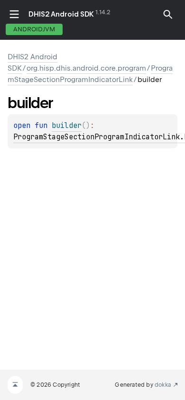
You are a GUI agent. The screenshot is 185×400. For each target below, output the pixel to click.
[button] (167, 14)
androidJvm (34, 29)
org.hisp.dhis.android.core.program (86, 68)
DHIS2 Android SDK (61, 14)
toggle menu (14, 14)
